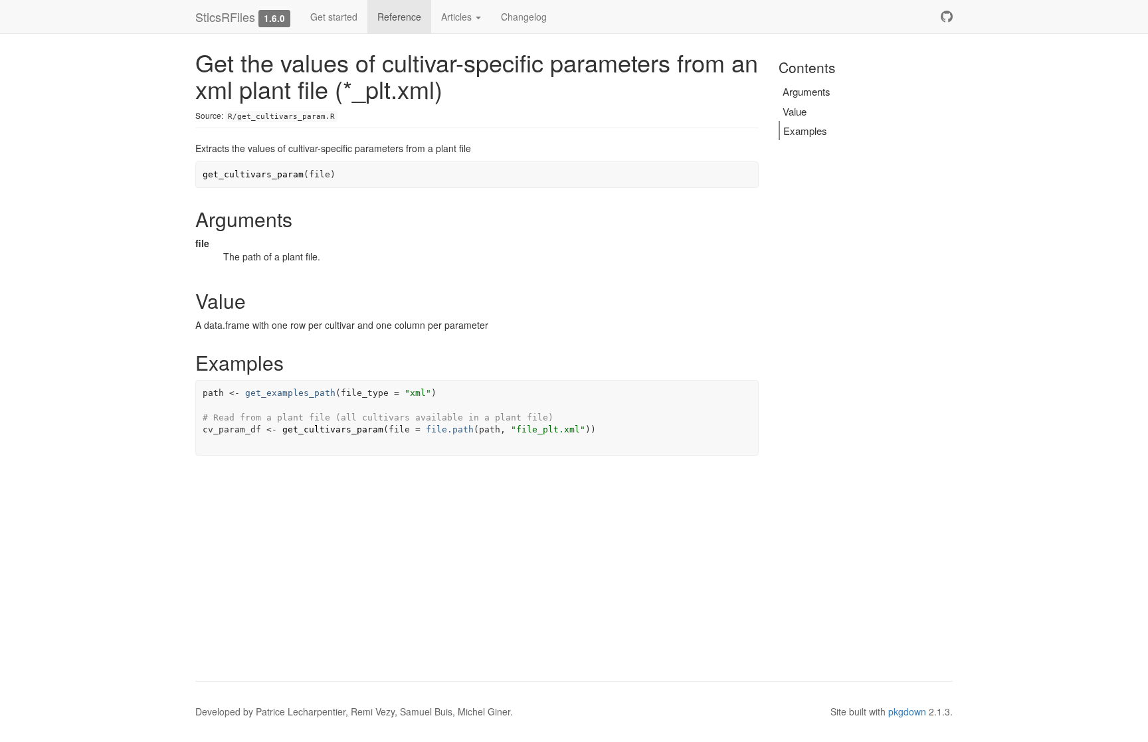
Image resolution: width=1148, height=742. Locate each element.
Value (795, 111)
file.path (450, 429)
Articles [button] (457, 16)
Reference (399, 16)
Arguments (806, 91)
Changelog (524, 16)
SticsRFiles (225, 16)
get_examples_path (290, 393)
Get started (333, 16)
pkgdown (907, 711)
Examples (805, 131)
